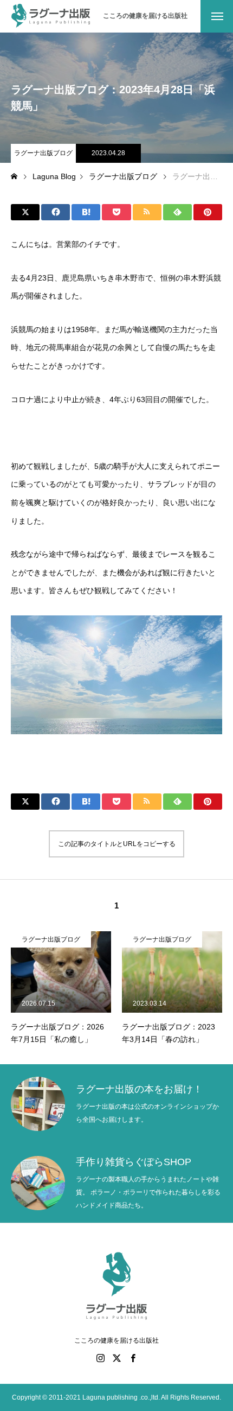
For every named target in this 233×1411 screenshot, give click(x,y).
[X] (116, 1357)
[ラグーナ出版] (51, 16)
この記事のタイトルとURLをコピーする (117, 844)
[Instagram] (100, 1357)
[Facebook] (132, 1357)
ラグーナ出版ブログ (43, 153)
